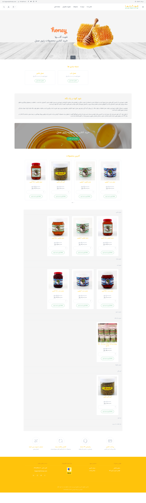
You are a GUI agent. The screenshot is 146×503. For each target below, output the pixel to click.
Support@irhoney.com (10, 2)
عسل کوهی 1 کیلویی (85, 182)
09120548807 (22, 2)
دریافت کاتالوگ (139, 1)
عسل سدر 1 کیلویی (110, 182)
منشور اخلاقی (117, 468)
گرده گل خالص (61, 182)
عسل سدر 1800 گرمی (58, 291)
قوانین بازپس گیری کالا (114, 471)
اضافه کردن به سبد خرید (36, 196)
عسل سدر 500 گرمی (107, 291)
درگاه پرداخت (92, 471)
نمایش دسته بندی (40, 81)
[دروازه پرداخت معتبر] (69, 471)
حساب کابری (92, 468)
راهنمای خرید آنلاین (73, 139)
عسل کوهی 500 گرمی (58, 238)
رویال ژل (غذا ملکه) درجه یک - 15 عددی (107, 345)
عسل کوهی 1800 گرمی (36, 182)
